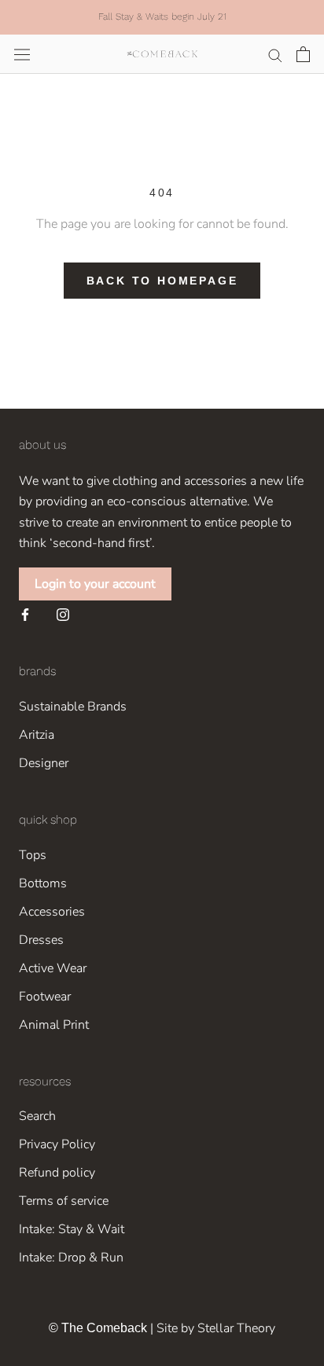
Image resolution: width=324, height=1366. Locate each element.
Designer (43, 763)
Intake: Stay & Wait (71, 1229)
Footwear (45, 996)
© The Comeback (98, 1328)
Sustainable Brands (73, 706)
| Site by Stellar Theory (212, 1328)
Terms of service (64, 1201)
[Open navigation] (22, 54)
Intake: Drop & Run (71, 1257)
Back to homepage (162, 280)
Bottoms (43, 883)
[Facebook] (25, 614)
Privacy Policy (57, 1144)
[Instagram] (63, 614)
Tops (32, 855)
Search (37, 1116)
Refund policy (57, 1172)
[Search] (275, 54)
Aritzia (36, 735)
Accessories (52, 911)
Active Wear (53, 968)
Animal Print (54, 1025)
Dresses (41, 940)
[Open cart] (303, 54)
